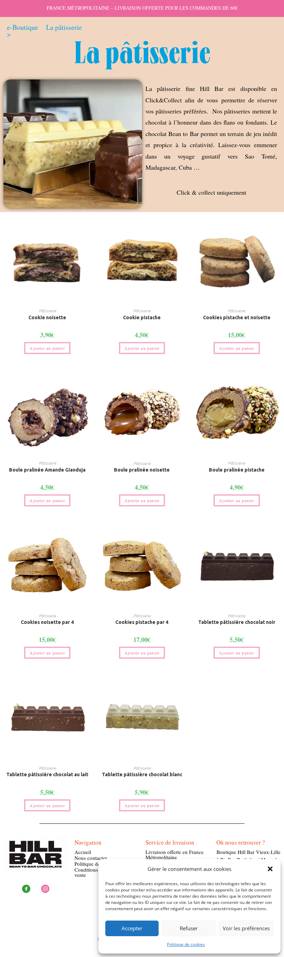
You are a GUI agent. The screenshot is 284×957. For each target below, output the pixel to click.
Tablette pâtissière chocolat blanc (142, 774)
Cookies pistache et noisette (236, 317)
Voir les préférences (246, 928)
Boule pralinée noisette (142, 470)
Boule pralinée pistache (237, 470)
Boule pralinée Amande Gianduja (47, 470)
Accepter (132, 928)
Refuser (189, 928)
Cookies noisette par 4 (47, 622)
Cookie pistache (142, 317)
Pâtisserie (47, 310)
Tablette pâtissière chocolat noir (236, 622)
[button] (270, 868)
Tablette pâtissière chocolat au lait (47, 774)
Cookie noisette (47, 317)
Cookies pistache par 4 (141, 622)
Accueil (82, 851)
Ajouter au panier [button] (47, 348)
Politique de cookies (186, 944)
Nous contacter (90, 857)
